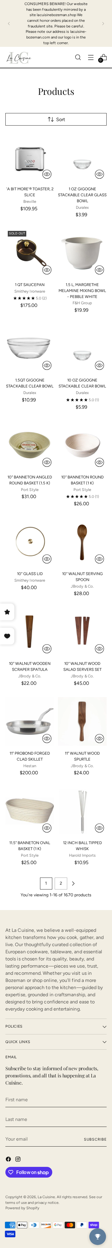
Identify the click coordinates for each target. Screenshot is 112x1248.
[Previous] (9, 23)
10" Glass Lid (30, 573)
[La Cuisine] (18, 57)
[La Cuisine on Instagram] (18, 1160)
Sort (60, 119)
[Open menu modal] (91, 57)
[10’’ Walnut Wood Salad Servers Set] (82, 631)
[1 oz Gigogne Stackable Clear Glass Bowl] (82, 157)
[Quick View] (47, 174)
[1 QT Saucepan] (29, 252)
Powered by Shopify (22, 1208)
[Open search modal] (78, 57)
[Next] (103, 23)
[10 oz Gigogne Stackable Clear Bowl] (82, 348)
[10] (29, 445)
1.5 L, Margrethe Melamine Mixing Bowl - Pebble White (82, 290)
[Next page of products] (73, 883)
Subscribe (95, 1139)
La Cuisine (46, 1197)
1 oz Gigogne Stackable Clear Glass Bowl (82, 194)
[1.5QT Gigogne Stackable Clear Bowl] (29, 348)
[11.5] (29, 811)
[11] (29, 721)
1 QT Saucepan (30, 284)
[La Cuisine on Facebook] (9, 1160)
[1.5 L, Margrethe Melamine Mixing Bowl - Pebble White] (82, 252)
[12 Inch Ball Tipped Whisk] (82, 811)
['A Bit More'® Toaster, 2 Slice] (29, 157)
